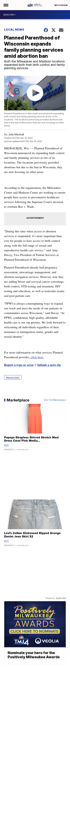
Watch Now (60, 5)
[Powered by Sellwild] (61, 598)
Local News (14, 29)
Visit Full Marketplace (55, 400)
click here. (37, 357)
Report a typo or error (19, 365)
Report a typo (13, 377)
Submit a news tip (49, 365)
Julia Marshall (16, 134)
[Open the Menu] (6, 5)
